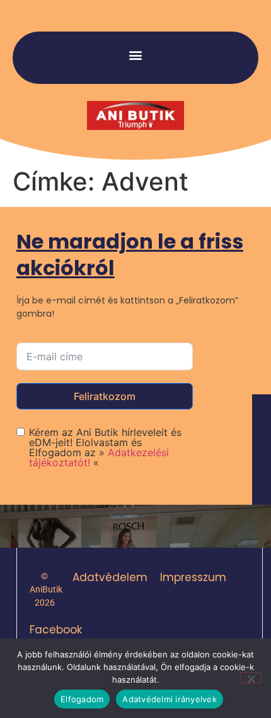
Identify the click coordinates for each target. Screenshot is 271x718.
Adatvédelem (109, 577)
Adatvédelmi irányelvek (169, 699)
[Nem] (251, 677)
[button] (135, 54)
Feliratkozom (105, 396)
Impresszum (193, 577)
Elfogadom (82, 699)
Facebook (56, 629)
